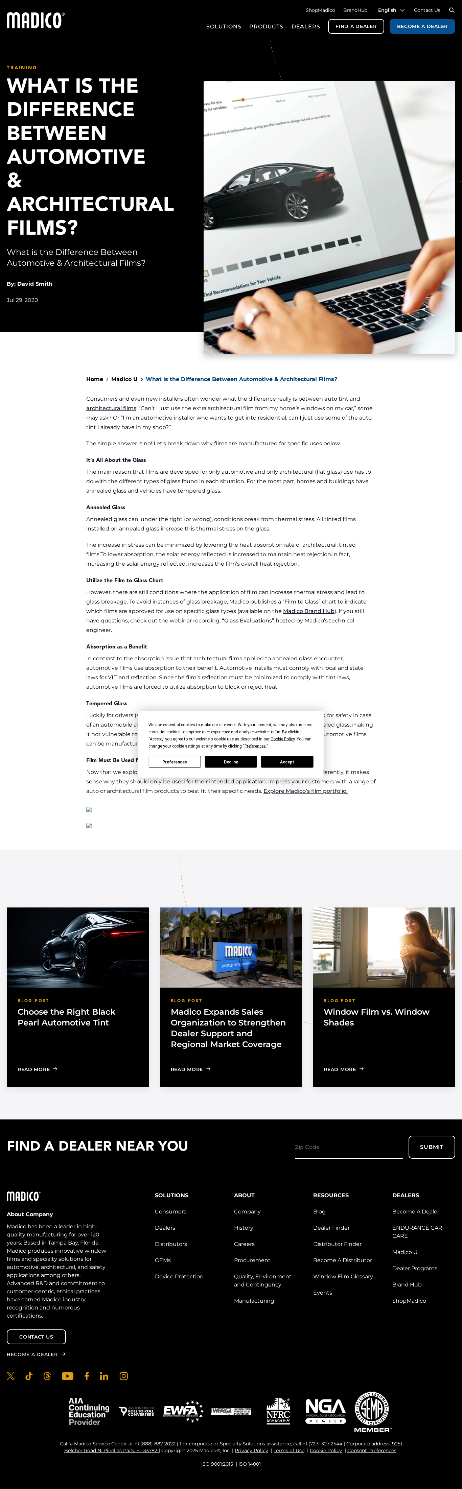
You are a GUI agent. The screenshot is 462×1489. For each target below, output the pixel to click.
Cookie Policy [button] (283, 739)
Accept (287, 761)
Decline (231, 761)
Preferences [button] (255, 746)
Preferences (174, 761)
